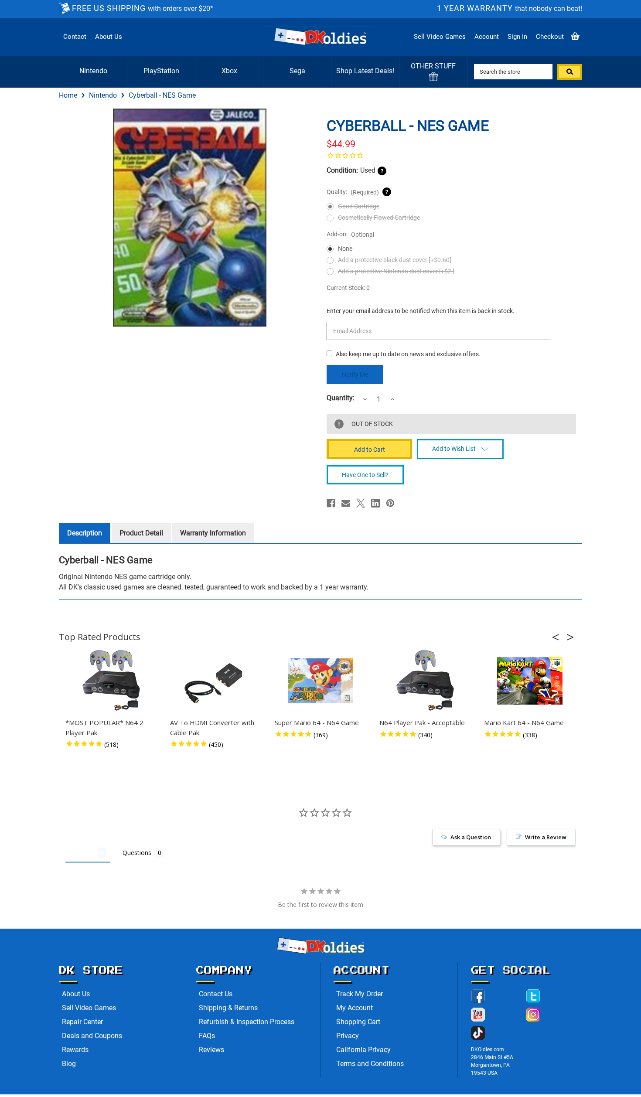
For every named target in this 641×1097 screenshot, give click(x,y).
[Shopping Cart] (575, 36)
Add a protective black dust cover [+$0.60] (394, 259)
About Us (108, 37)
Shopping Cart (358, 1022)
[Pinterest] (390, 503)
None (345, 248)
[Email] (345, 503)
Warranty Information (213, 533)
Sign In (517, 37)
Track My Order (359, 994)
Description (84, 533)
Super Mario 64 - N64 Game (317, 722)
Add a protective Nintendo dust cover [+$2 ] (396, 271)
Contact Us (215, 994)
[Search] (569, 72)
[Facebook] (331, 503)
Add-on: (350, 234)
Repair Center (82, 1022)
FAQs (207, 1036)
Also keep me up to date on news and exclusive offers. (408, 354)
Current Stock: (348, 287)
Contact (74, 37)
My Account (354, 1008)
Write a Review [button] (545, 837)
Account (486, 37)
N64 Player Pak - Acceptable (422, 722)
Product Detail (141, 533)
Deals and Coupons (92, 1036)
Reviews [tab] (81, 852)
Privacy (347, 1036)
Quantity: (341, 398)
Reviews (211, 1050)
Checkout (550, 37)
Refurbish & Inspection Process (246, 1022)
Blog (69, 1064)
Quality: (353, 192)
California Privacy (363, 1050)
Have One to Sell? (365, 474)
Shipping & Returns (228, 1008)
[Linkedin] (375, 503)
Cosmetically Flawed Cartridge (379, 217)
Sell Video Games (440, 37)
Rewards (75, 1050)
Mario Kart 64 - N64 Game (524, 722)
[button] (558, 637)
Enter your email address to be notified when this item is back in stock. (421, 310)
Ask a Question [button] (470, 837)
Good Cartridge (358, 206)
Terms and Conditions (370, 1064)
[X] (360, 503)
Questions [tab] (137, 852)
